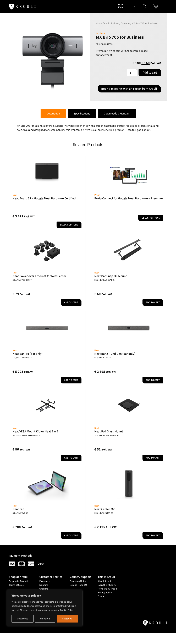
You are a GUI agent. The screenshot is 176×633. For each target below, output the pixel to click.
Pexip (97, 195)
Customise (22, 618)
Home (99, 23)
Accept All (67, 618)
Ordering (43, 589)
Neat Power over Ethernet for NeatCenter (39, 276)
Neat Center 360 (104, 509)
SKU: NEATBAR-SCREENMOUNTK (27, 435)
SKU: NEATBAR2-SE (102, 357)
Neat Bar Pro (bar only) (28, 354)
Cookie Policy (67, 610)
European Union (78, 581)
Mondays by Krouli (107, 589)
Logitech (100, 33)
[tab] (53, 113)
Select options (69, 225)
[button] (144, 6)
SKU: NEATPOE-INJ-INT (22, 280)
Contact (102, 596)
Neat (15, 195)
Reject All (45, 618)
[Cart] (155, 6)
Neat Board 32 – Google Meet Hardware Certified (44, 198)
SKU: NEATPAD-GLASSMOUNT (107, 435)
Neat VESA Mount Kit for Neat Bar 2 (35, 431)
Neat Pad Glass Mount (108, 431)
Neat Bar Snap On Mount (110, 276)
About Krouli (104, 581)
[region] (44, 608)
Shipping (43, 585)
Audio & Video (111, 23)
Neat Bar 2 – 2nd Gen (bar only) (114, 354)
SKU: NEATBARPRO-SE (22, 357)
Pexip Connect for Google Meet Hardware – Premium (128, 198)
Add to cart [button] (71, 302)
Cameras (125, 23)
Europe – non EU (78, 585)
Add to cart (150, 72)
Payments (44, 581)
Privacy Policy (105, 592)
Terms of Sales (16, 585)
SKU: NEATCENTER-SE (103, 513)
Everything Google (107, 585)
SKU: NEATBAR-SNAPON (104, 280)
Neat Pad (18, 509)
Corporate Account (18, 581)
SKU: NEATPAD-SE (20, 513)
